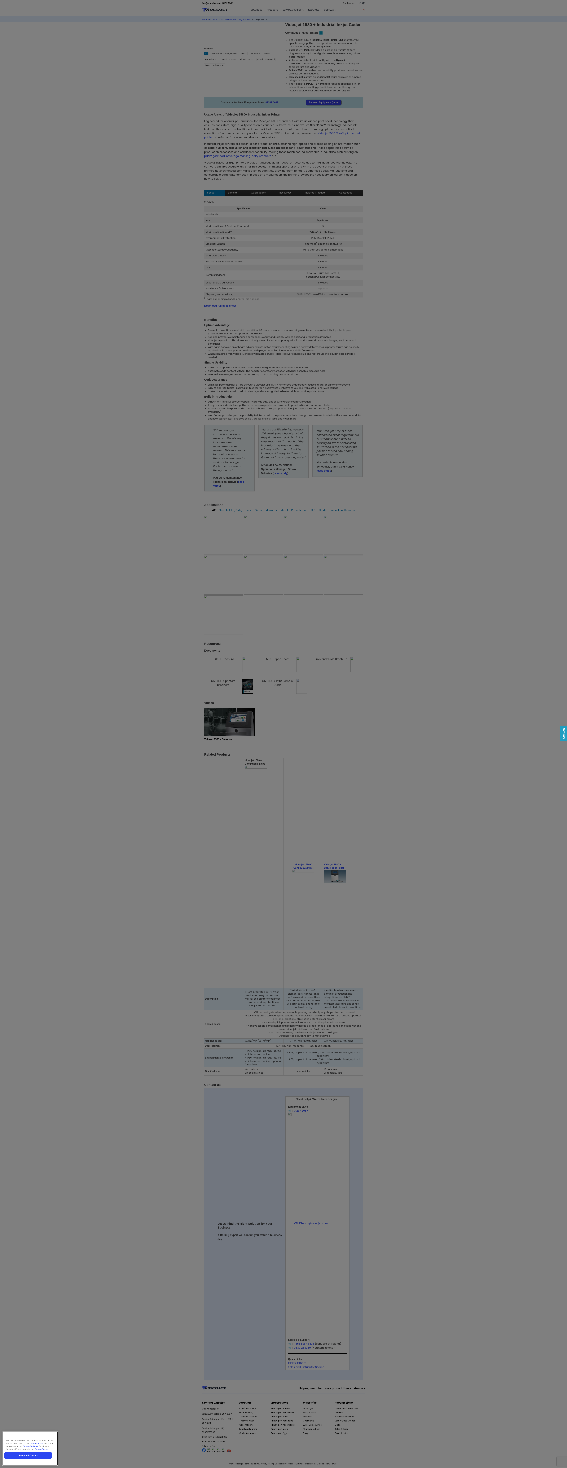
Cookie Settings (30, 1446)
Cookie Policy (36, 1443)
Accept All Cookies (28, 1455)
